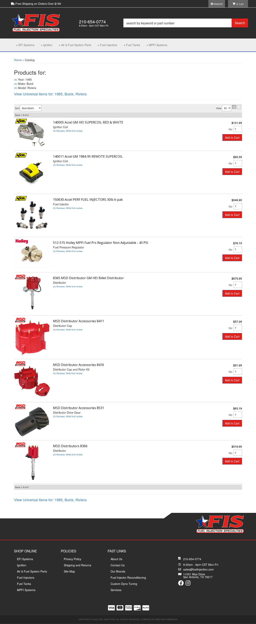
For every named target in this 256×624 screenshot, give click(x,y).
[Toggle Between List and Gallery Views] (236, 107)
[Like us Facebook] (181, 584)
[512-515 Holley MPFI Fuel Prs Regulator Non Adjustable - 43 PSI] (32, 255)
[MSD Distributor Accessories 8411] (32, 337)
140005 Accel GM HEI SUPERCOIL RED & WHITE (88, 122)
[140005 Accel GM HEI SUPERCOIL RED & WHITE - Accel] (21, 121)
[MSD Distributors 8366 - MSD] (20, 444)
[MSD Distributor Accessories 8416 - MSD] (20, 363)
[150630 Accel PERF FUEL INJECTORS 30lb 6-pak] (32, 216)
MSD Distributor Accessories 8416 (78, 365)
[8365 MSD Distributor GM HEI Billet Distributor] (32, 294)
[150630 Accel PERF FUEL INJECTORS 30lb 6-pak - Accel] (21, 198)
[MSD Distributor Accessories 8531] (32, 421)
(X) (15, 79)
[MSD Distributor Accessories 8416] (32, 381)
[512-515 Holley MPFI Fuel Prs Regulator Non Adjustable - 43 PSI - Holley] (22, 241)
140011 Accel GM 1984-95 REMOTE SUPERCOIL (88, 156)
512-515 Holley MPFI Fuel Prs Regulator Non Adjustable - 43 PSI (100, 242)
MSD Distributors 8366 (70, 446)
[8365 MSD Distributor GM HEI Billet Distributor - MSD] (20, 276)
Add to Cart (232, 137)
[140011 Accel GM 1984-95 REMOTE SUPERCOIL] (32, 172)
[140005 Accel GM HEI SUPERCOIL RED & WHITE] (32, 134)
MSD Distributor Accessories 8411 (78, 321)
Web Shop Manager (166, 619)
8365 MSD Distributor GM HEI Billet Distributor (88, 278)
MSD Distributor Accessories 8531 (78, 408)
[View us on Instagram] (188, 584)
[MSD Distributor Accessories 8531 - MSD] (20, 406)
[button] (185, 23)
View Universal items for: (50, 93)
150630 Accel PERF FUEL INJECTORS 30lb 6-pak (88, 199)
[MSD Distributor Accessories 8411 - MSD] (20, 319)
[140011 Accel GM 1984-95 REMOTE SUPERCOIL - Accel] (21, 155)
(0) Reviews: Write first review (67, 130)
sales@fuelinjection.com (198, 569)
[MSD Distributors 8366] (32, 462)
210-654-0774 (192, 559)
